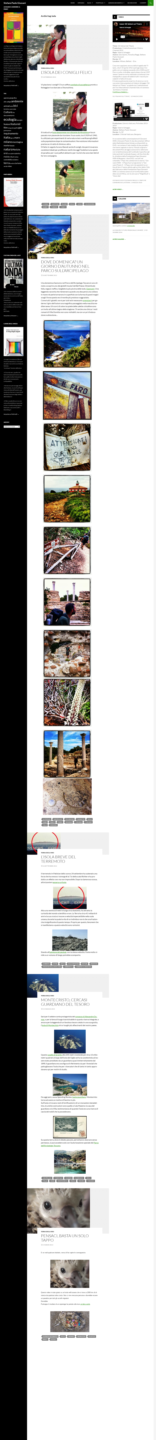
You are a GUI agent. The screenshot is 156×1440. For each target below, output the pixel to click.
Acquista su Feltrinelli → (11, 85)
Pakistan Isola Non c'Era (52, 966)
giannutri (80, 819)
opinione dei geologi (57, 952)
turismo (54, 207)
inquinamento (11, 133)
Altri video (118, 189)
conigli (45, 204)
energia (19, 120)
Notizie (84, 964)
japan (80, 204)
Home (73, 3)
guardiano (79, 1178)
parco (52, 822)
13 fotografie (131, 226)
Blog (89, 3)
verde (5, 166)
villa (45, 825)
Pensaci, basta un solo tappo (65, 1238)
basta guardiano (79, 1097)
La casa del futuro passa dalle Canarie (128, 230)
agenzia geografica (50, 1336)
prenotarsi (87, 300)
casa (14, 109)
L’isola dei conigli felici (66, 72)
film (6, 127)
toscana (78, 822)
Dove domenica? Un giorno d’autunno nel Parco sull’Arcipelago (65, 266)
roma (16, 157)
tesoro (81, 1181)
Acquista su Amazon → (11, 316)
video (10, 166)
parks (60, 822)
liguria (12, 138)
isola (72, 204)
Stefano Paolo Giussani (15, 3)
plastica (92, 1336)
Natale (11, 146)
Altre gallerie (119, 239)
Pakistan (94, 964)
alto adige (7, 102)
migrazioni (81, 1336)
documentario (9, 115)
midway (71, 1336)
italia (45, 1181)
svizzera (15, 160)
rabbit (45, 207)
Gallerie (122, 199)
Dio (13, 112)
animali (7, 106)
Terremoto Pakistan (83, 966)
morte (6, 145)
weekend (53, 825)
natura (8, 149)
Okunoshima (90, 204)
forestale (58, 1178)
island (64, 204)
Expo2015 (81, 3)
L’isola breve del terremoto (58, 859)
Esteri (55, 964)
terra (7, 163)
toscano (88, 822)
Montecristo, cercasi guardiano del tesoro (65, 1002)
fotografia (11, 128)
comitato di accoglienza (80, 84)
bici (15, 105)
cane (10, 109)
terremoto (68, 966)
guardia (69, 1178)
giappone (55, 204)
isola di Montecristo (50, 1025)
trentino (12, 163)
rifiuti (45, 1339)
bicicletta (6, 109)
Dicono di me (132, 3)
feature (7, 124)
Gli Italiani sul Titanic (121, 96)
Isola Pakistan (73, 964)
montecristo (62, 1181)
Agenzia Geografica (115, 3)
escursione (70, 819)
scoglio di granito (55, 1055)
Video (121, 17)
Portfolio (99, 3)
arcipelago (58, 819)
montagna (17, 142)
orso (9, 153)
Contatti (143, 3)
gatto (16, 128)
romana (69, 822)
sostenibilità (8, 160)
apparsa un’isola (59, 882)
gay (20, 127)
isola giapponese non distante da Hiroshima (70, 132)
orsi (6, 153)
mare (45, 822)
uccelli (53, 1339)
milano (8, 141)
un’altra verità (85, 1304)
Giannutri (90, 289)
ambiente (46, 964)
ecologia (10, 119)
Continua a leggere (120, 92)
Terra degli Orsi (47, 68)
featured (15, 123)
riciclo (7, 156)
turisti (63, 207)
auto (11, 106)
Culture (8, 112)
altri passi (46, 819)
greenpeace (7, 130)
